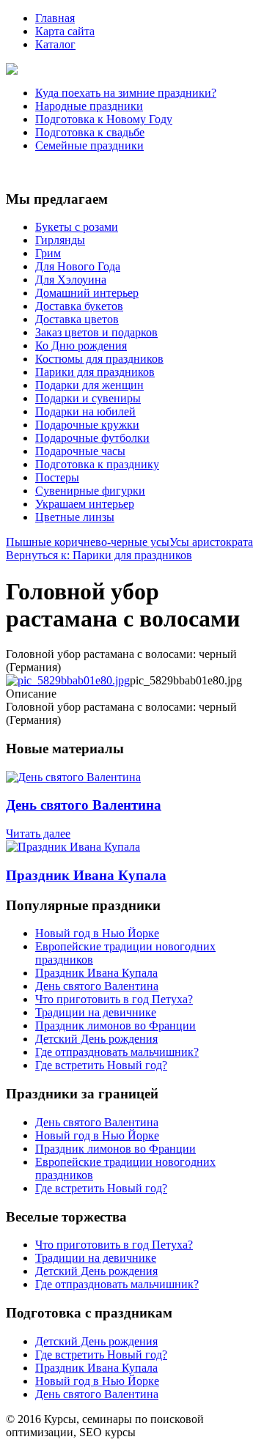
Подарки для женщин (89, 385)
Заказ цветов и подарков (96, 332)
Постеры (57, 477)
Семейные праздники (89, 145)
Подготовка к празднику (97, 464)
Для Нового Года (77, 266)
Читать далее (38, 833)
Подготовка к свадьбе (89, 132)
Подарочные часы (80, 451)
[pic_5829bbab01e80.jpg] (68, 680)
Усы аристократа (211, 542)
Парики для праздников (95, 372)
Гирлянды (60, 240)
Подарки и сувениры (88, 398)
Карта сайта (65, 31)
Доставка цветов (77, 319)
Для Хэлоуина (70, 279)
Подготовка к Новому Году (103, 119)
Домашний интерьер (87, 293)
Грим (48, 253)
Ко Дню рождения (81, 345)
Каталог (55, 44)
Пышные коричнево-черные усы (87, 542)
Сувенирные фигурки (90, 490)
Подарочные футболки (92, 438)
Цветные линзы (74, 517)
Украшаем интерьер (84, 504)
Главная (55, 18)
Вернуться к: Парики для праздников (99, 555)
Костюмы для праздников (99, 358)
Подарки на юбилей (85, 411)
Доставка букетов (79, 306)
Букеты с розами (76, 227)
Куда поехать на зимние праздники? (125, 92)
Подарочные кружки (87, 424)
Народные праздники (89, 106)
